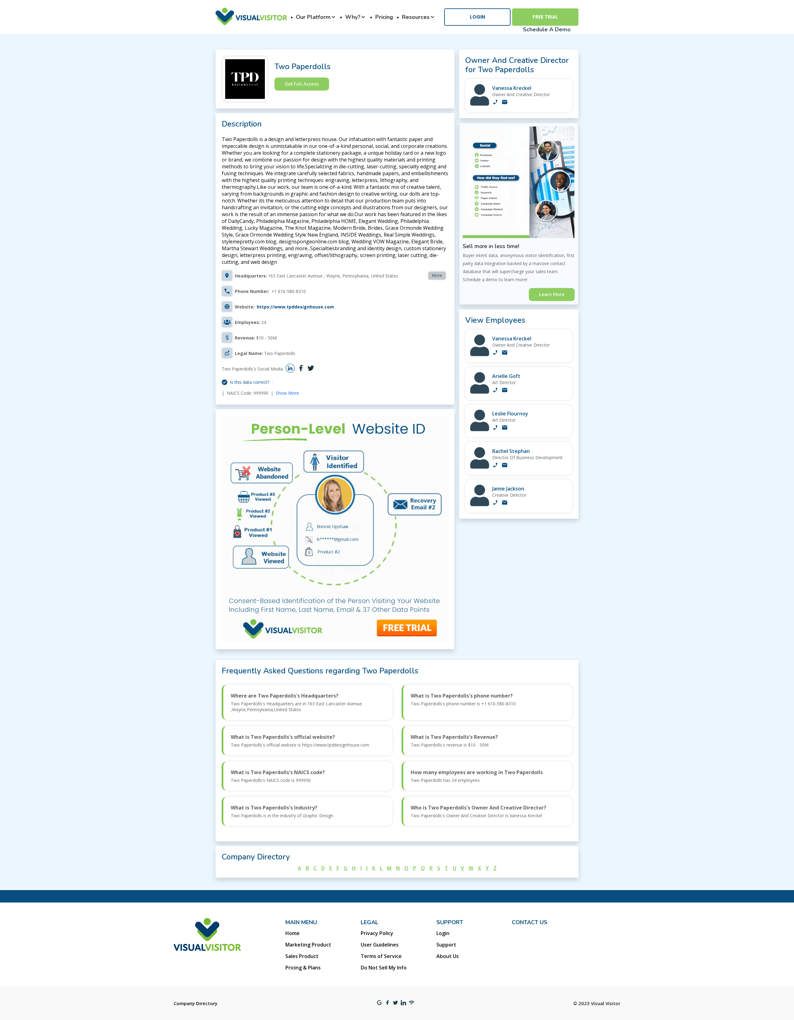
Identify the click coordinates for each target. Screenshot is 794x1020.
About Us (447, 956)
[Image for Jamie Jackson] (479, 504)
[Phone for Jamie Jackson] (495, 503)
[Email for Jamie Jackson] (505, 503)
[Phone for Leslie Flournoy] (495, 428)
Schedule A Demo (547, 29)
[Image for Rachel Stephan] (479, 467)
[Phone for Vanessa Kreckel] (495, 102)
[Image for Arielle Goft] (479, 392)
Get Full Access (302, 84)
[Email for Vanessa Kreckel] (505, 102)
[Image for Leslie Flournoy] (479, 429)
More (437, 275)
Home (292, 933)
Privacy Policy (377, 933)
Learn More (551, 294)
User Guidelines (380, 944)
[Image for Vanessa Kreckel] (479, 104)
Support (446, 944)
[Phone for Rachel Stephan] (495, 465)
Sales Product (302, 956)
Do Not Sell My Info (384, 967)
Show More (287, 393)
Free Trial (545, 16)
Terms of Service (381, 956)
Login (477, 16)
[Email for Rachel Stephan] (505, 465)
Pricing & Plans (303, 967)
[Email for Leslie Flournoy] (505, 428)
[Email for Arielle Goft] (505, 390)
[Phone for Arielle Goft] (495, 390)
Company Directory (195, 1003)
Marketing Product (308, 944)
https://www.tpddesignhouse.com (295, 307)
